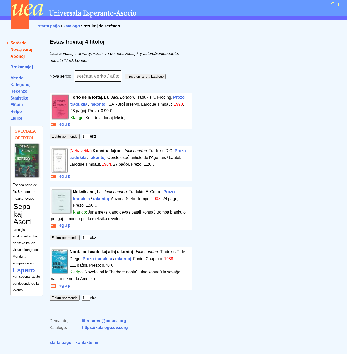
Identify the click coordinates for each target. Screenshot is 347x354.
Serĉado (18, 43)
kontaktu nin (87, 342)
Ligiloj (16, 118)
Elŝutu (16, 105)
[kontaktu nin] (339, 5)
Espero (24, 270)
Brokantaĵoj (21, 67)
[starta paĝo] (331, 5)
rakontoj (98, 104)
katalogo (71, 26)
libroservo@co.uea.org (104, 321)
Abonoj (17, 56)
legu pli (64, 124)
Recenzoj (19, 91)
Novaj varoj (21, 49)
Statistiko (19, 98)
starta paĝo (49, 26)
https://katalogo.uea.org (105, 327)
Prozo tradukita (97, 259)
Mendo (17, 78)
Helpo (16, 111)
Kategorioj (20, 84)
